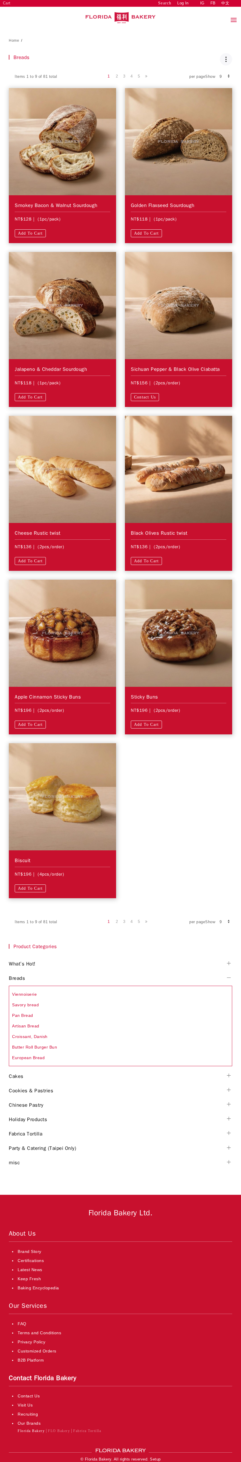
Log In (182, 3)
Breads (17, 978)
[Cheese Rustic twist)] (62, 469)
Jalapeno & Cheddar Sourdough (51, 369)
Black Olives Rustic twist (159, 533)
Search (164, 3)
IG (202, 3)
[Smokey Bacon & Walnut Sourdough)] (62, 141)
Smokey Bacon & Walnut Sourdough (56, 205)
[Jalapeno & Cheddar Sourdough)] (62, 305)
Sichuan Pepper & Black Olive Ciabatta (175, 369)
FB (213, 3)
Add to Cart (30, 233)
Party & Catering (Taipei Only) (42, 1148)
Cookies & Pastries (31, 1091)
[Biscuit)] (62, 796)
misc (14, 1163)
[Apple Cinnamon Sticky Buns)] (62, 632)
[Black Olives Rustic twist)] (178, 469)
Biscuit (23, 860)
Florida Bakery (31, 1431)
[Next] (146, 76)
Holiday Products (28, 1119)
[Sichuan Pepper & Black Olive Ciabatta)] (178, 305)
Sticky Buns (144, 697)
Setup (155, 1459)
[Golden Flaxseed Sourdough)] (178, 141)
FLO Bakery (59, 1431)
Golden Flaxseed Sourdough (163, 205)
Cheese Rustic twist (38, 533)
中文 (225, 3)
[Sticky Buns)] (178, 632)
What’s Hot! (22, 964)
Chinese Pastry (26, 1105)
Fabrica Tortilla (25, 1134)
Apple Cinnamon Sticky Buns (48, 697)
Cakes (16, 1076)
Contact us (145, 397)
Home (14, 40)
